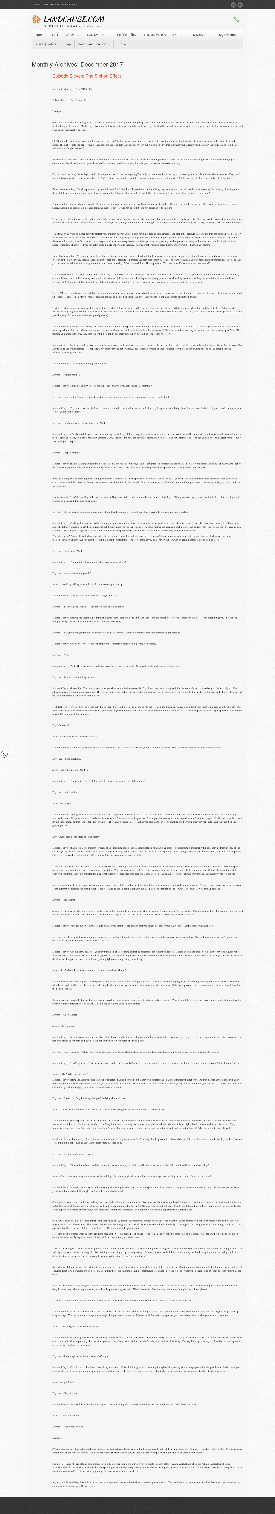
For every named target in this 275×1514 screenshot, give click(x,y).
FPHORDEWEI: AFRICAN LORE (60, 4)
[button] (4, 761)
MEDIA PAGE (202, 35)
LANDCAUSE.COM (73, 20)
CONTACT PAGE (98, 35)
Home (37, 4)
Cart (55, 35)
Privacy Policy (46, 44)
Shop (67, 44)
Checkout (72, 35)
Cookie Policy (126, 35)
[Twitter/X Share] (4, 754)
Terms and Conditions (94, 44)
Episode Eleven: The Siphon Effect (86, 75)
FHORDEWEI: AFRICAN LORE (164, 35)
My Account (227, 35)
